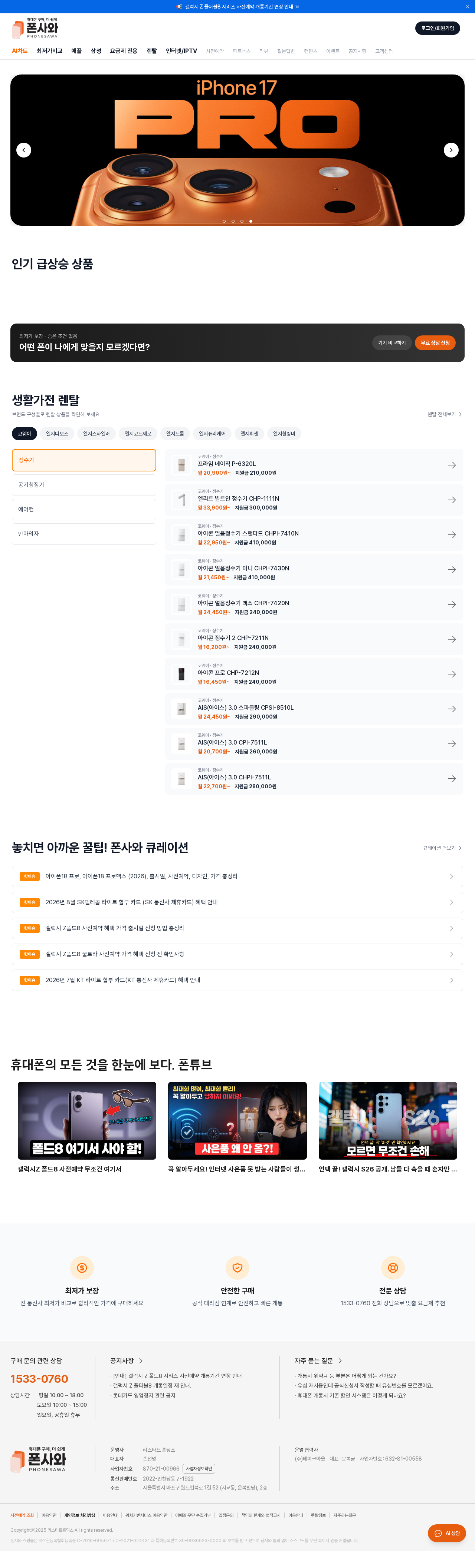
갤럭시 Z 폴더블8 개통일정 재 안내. (152, 1385)
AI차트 (20, 50)
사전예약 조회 (22, 1515)
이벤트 (333, 51)
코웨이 (24, 434)
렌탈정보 (318, 1515)
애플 (77, 50)
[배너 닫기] (467, 6)
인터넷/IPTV (181, 50)
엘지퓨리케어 (212, 434)
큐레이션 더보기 (439, 848)
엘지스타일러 (96, 434)
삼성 (96, 50)
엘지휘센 (249, 434)
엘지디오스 (57, 434)
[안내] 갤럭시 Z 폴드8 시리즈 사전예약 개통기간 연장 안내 (177, 1376)
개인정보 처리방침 (79, 1515)
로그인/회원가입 (437, 28)
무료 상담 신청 (435, 343)
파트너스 (241, 51)
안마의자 (28, 533)
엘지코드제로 (138, 434)
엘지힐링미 (284, 434)
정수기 (26, 460)
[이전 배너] (23, 150)
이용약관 (49, 1515)
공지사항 (357, 51)
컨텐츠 (310, 51)
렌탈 (152, 50)
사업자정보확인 (199, 1468)
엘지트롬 (175, 434)
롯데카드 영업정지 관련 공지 (144, 1395)
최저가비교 (50, 50)
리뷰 (263, 51)
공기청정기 (31, 484)
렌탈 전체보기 (442, 414)
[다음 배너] (451, 150)
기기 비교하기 (392, 343)
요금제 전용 (124, 50)
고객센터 (384, 51)
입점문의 (226, 1515)
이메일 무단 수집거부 (193, 1515)
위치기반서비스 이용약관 (146, 1515)
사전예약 (215, 51)
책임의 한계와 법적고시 (261, 1515)
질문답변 (286, 51)
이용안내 (110, 1515)
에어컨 (26, 509)
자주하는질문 (345, 1515)
